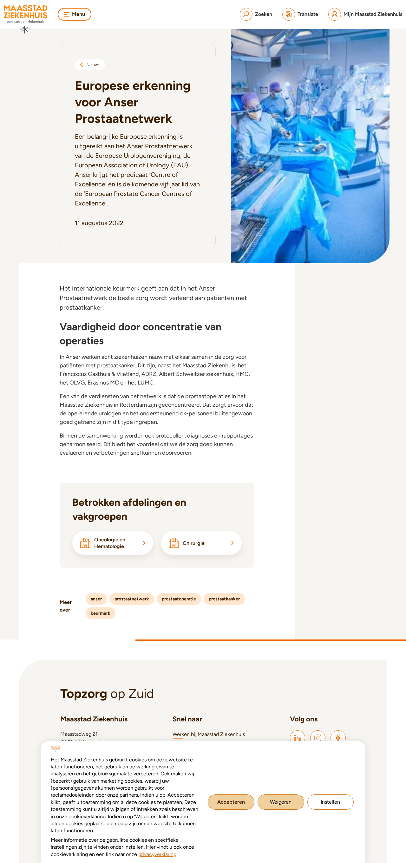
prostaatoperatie (179, 599)
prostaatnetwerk (132, 599)
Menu (78, 14)
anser (96, 599)
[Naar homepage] (26, 19)
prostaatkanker (224, 599)
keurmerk (100, 613)
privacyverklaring (157, 854)
